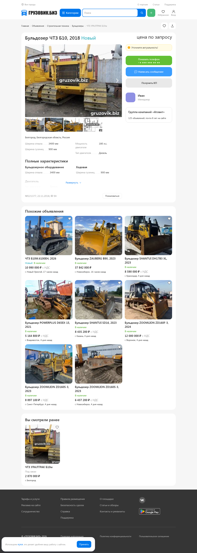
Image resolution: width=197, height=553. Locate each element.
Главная (25, 25)
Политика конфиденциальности (115, 536)
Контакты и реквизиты (112, 511)
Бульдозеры (78, 25)
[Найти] (142, 13)
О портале (143, 4)
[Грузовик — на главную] (39, 13)
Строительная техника (58, 25)
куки (20, 544)
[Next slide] (116, 80)
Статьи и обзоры (109, 505)
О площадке (107, 498)
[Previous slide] (30, 80)
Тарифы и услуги (30, 498)
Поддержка (170, 4)
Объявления (38, 25)
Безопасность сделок (72, 505)
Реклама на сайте (30, 505)
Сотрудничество (30, 511)
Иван (141, 95)
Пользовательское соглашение (154, 536)
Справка (65, 511)
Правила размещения (73, 498)
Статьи (156, 4)
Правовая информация (72, 536)
